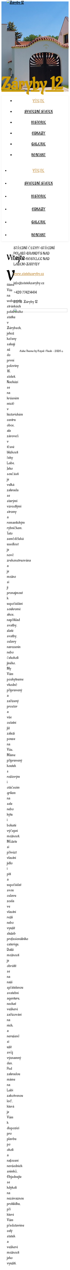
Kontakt (38, 155)
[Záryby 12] (15, 2)
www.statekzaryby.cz (28, 273)
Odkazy (38, 133)
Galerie (38, 144)
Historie (38, 122)
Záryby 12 (32, 84)
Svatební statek (38, 111)
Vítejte (38, 101)
